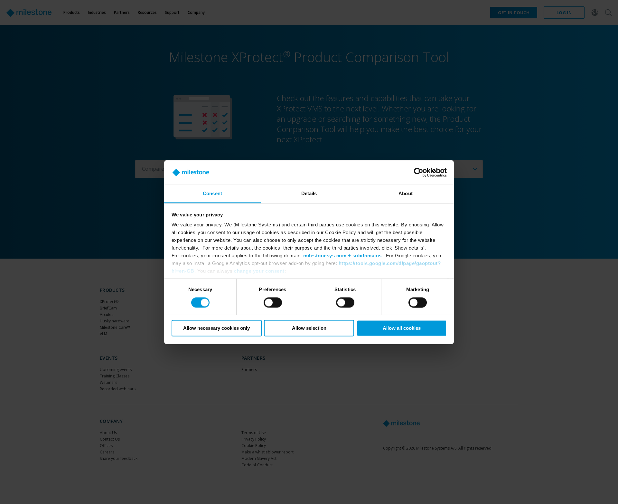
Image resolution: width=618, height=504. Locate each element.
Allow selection (309, 328)
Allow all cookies (402, 328)
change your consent (259, 271)
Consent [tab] (212, 193)
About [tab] (405, 193)
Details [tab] (309, 193)
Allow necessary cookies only (216, 328)
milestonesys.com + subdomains (342, 256)
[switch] (273, 302)
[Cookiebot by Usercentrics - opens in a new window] (418, 172)
